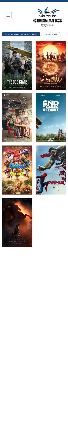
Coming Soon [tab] (50, 34)
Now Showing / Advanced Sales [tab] (21, 34)
